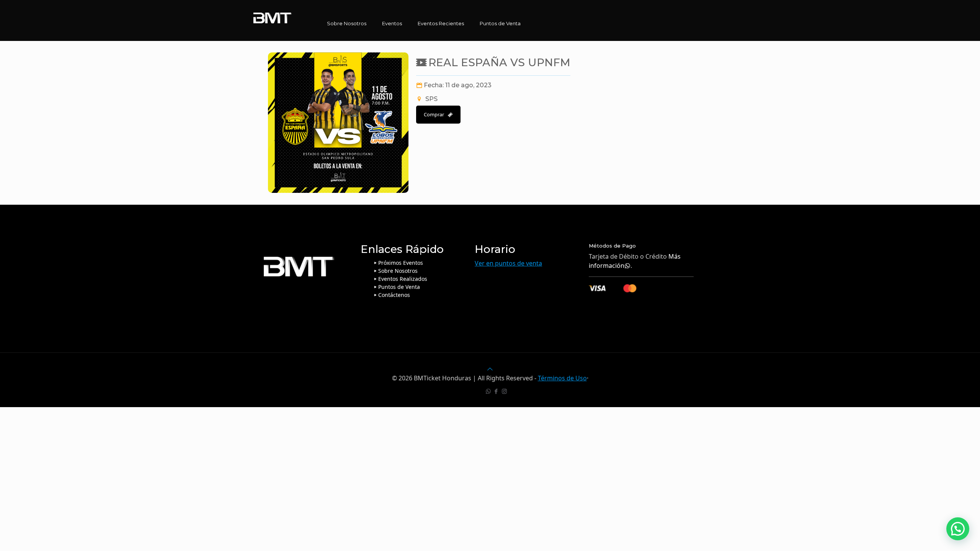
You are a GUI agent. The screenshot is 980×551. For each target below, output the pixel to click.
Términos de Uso (562, 378)
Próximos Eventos (400, 262)
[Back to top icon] (490, 369)
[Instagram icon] (504, 391)
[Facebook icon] (496, 391)
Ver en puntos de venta (508, 263)
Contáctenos (394, 294)
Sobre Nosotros (398, 270)
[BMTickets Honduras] (273, 17)
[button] (957, 528)
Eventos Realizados (402, 278)
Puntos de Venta (399, 286)
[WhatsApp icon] (488, 391)
